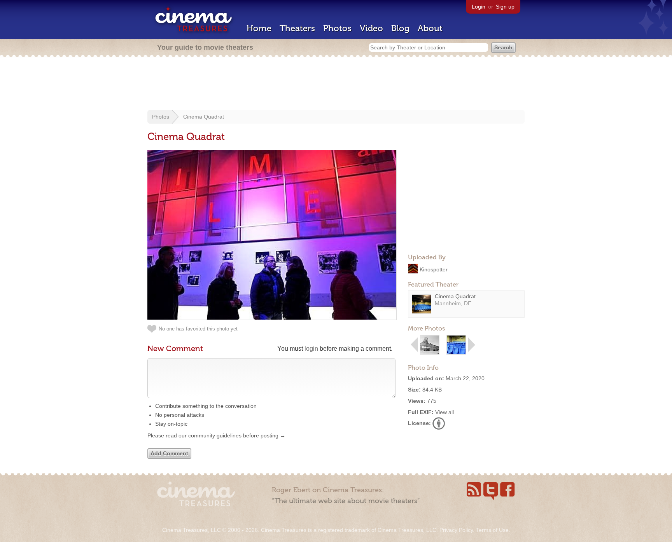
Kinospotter (434, 269)
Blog (400, 28)
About (430, 28)
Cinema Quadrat (203, 117)
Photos (337, 28)
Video (371, 28)
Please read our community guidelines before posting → (216, 435)
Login (478, 6)
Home (259, 28)
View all (444, 412)
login (311, 348)
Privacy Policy (456, 530)
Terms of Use (492, 530)
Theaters (297, 28)
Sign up (505, 6)
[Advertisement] (336, 84)
